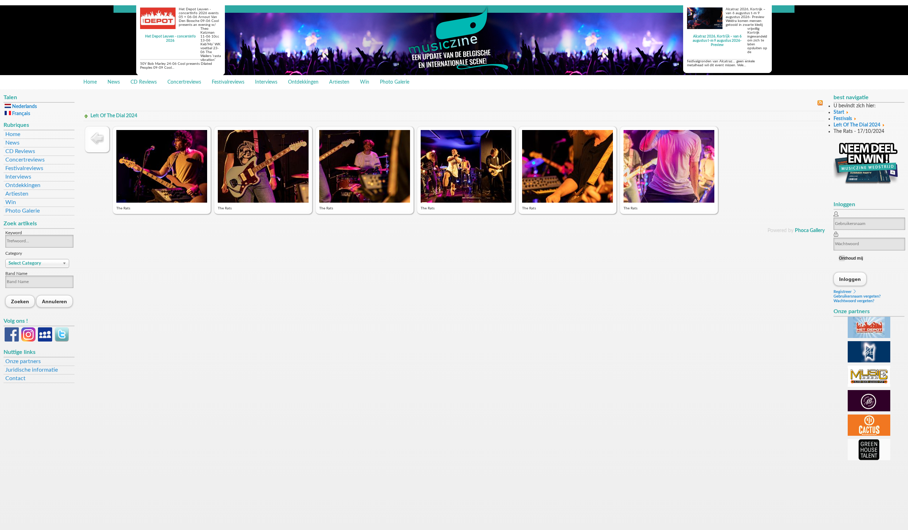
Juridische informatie (31, 370)
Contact (15, 378)
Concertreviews (184, 82)
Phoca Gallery (810, 230)
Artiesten (339, 82)
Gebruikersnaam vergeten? (857, 296)
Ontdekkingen (303, 82)
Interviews (266, 82)
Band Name (16, 273)
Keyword (13, 233)
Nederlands (24, 106)
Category (13, 253)
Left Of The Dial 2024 (113, 115)
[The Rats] (161, 201)
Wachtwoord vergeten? (854, 301)
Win (364, 82)
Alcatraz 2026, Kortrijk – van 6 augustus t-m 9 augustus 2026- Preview (717, 41)
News (113, 82)
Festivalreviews (228, 82)
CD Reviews (144, 82)
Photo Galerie (394, 82)
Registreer (843, 292)
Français (20, 113)
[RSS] (820, 104)
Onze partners (23, 361)
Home (90, 82)
